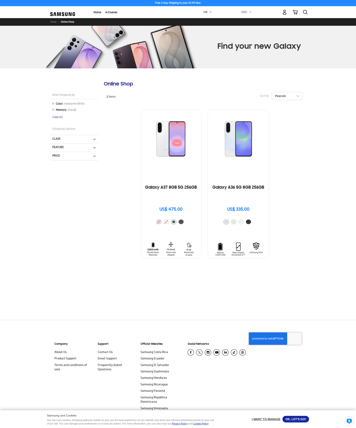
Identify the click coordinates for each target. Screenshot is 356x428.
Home (53, 21)
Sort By (264, 96)
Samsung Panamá (153, 391)
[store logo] (62, 10)
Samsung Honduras (154, 378)
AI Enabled (111, 13)
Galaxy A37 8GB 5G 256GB (171, 187)
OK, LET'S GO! (296, 419)
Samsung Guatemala (155, 371)
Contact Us (105, 352)
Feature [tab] (58, 147)
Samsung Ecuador (153, 358)
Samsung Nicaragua (154, 384)
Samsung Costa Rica (154, 352)
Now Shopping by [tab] (63, 95)
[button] (211, 12)
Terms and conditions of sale (70, 367)
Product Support (65, 358)
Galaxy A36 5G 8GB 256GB (238, 187)
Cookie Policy (200, 423)
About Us (60, 352)
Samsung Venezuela (154, 408)
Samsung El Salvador (155, 365)
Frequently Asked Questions (110, 367)
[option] (173, 221)
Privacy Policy (179, 423)
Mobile (97, 13)
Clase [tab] (56, 139)
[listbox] (171, 222)
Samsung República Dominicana (154, 400)
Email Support (107, 358)
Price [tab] (56, 156)
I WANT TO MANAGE (266, 419)
